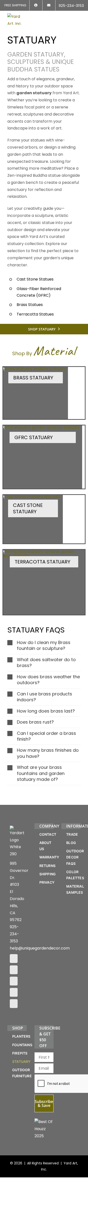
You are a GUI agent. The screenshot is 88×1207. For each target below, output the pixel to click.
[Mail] (14, 992)
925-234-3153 (14, 934)
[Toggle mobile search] (70, 16)
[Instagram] (14, 969)
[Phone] (14, 1003)
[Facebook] (14, 958)
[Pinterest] (14, 981)
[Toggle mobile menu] (79, 16)
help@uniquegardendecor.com (40, 948)
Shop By (44, 353)
